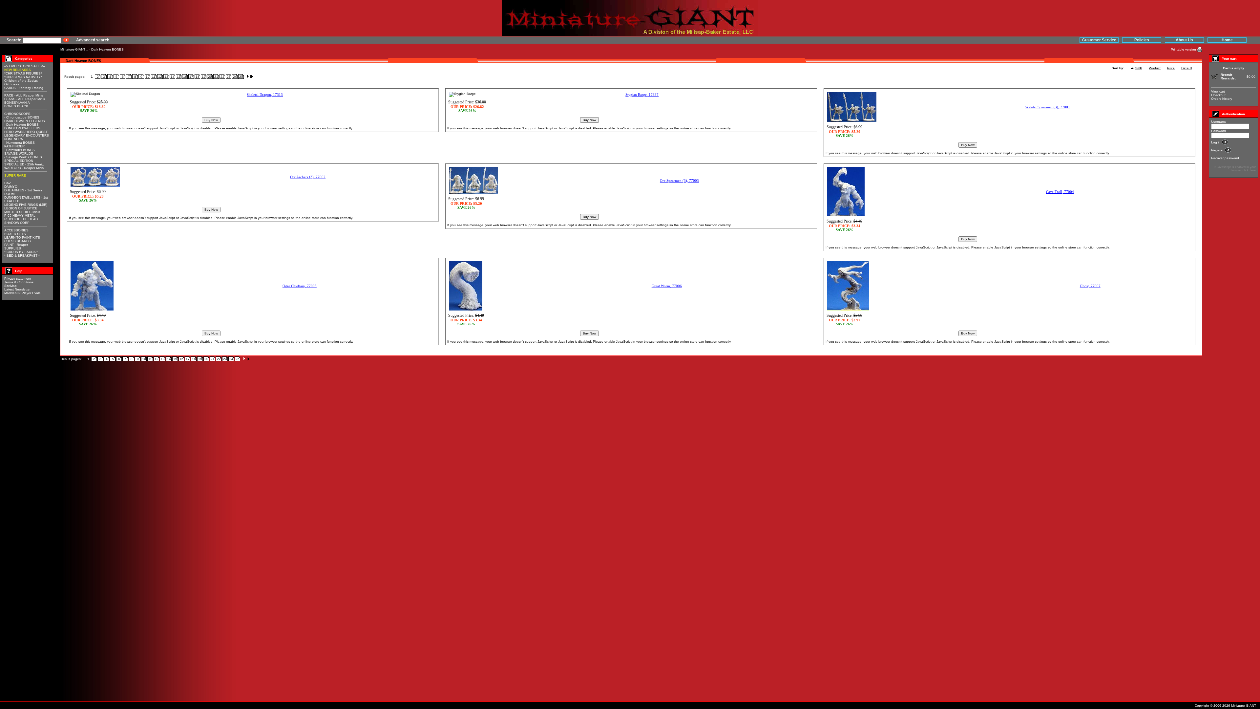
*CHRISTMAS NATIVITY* (23, 77)
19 (204, 76)
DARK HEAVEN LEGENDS (24, 121)
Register (1218, 150)
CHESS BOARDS (17, 241)
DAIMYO (10, 186)
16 (185, 76)
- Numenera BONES (19, 142)
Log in (1216, 142)
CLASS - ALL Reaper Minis (24, 99)
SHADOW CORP (17, 223)
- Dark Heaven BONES (106, 49)
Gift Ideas (11, 84)
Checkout (1218, 95)
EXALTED (11, 201)
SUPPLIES (12, 248)
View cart (1218, 91)
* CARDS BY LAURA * (21, 252)
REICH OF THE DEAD (21, 219)
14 (173, 76)
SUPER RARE (15, 175)
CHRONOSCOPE (17, 114)
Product (1155, 68)
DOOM (9, 194)
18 (198, 76)
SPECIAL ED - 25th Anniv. (24, 164)
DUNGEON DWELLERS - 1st (26, 197)
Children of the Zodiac (21, 80)
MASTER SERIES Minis (22, 212)
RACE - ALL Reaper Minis (23, 95)
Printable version (1184, 49)
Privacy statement (17, 278)
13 (166, 76)
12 (160, 76)
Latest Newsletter (17, 289)
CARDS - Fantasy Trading (23, 88)
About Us (1184, 40)
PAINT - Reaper (16, 245)
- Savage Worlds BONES (23, 157)
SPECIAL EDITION (18, 160)
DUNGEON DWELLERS (22, 128)
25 (241, 76)
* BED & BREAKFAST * (22, 255)
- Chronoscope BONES (21, 117)
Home (1227, 40)
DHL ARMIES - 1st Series (23, 190)
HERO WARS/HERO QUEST (26, 132)
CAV (7, 183)
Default (1186, 68)
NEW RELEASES (17, 70)
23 (229, 76)
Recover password (1225, 158)
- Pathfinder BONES (19, 150)
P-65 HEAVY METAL (19, 215)
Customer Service (1099, 40)
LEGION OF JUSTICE (20, 208)
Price (1171, 68)
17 (191, 76)
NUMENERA (13, 139)
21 (216, 76)
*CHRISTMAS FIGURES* (23, 73)
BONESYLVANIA (17, 102)
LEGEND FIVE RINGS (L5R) (25, 204)
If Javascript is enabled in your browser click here (1235, 168)
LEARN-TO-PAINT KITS (22, 237)
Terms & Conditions (18, 282)
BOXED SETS (15, 234)
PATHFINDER (14, 146)
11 (154, 76)
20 (210, 76)
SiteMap (10, 286)
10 (148, 76)
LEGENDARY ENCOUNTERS (26, 135)
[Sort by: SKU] (1133, 68)
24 (235, 76)
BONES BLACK (16, 106)
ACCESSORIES (16, 230)
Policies (1141, 40)
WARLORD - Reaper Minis (24, 168)
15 (179, 76)
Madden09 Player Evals (22, 293)
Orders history (1221, 98)
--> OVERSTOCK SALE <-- (24, 66)
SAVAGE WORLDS (18, 153)
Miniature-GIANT (72, 49)
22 (222, 76)
